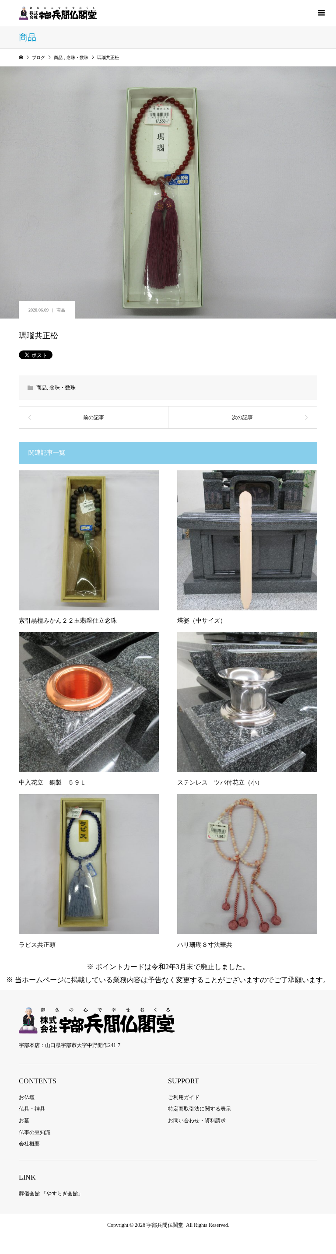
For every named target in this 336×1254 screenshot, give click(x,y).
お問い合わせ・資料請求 (197, 1120)
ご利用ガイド (184, 1097)
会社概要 (29, 1144)
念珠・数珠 (62, 388)
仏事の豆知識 (34, 1132)
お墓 (24, 1120)
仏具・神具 (32, 1109)
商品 (60, 310)
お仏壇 (27, 1097)
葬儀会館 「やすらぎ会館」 (51, 1194)
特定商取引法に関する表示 (199, 1109)
